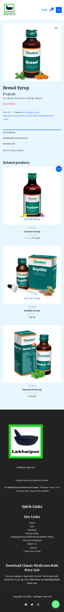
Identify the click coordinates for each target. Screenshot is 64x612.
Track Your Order (32, 551)
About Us (32, 543)
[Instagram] (38, 604)
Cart (32, 526)
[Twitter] (32, 604)
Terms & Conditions (32, 540)
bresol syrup (14, 115)
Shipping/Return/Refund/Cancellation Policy (32, 536)
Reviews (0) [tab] (9, 143)
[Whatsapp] (56, 604)
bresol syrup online (29, 115)
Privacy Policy (32, 533)
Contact (34, 547)
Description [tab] (9, 132)
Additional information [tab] (15, 137)
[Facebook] (26, 604)
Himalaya (29, 112)
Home (32, 522)
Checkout (32, 529)
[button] (56, 28)
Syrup (36, 112)
